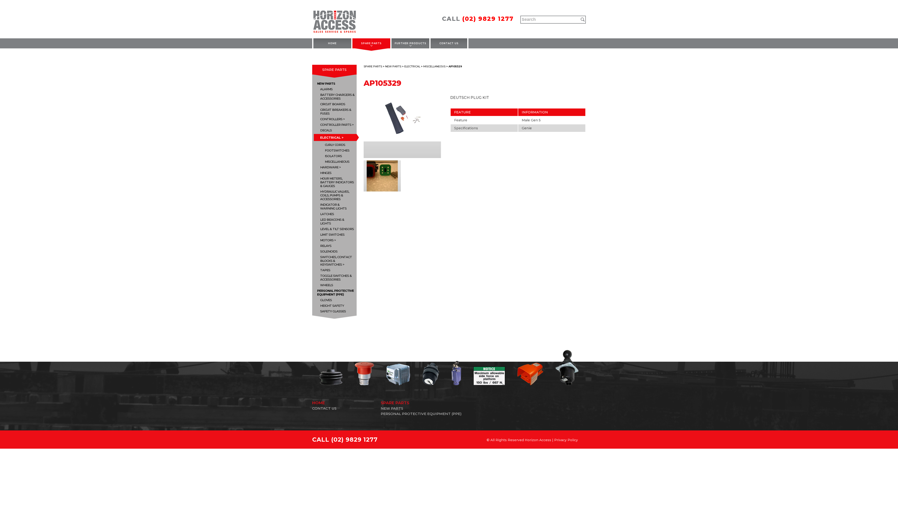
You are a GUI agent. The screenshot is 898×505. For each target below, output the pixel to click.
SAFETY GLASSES (333, 311)
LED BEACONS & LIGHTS (332, 221)
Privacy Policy (566, 440)
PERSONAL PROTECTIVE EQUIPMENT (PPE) (335, 292)
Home (332, 43)
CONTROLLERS (331, 119)
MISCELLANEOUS (337, 161)
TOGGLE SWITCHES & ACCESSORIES (336, 277)
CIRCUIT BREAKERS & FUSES (335, 111)
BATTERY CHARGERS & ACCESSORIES (337, 96)
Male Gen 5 (531, 120)
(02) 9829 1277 (488, 18)
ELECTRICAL (330, 137)
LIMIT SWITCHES (332, 234)
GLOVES (326, 300)
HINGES (325, 173)
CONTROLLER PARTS (335, 124)
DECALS (326, 130)
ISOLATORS (333, 156)
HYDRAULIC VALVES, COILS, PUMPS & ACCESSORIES (334, 195)
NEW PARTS (326, 83)
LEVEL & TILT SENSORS (337, 229)
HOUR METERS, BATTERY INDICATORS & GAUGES (337, 182)
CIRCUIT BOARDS (332, 104)
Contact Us (449, 43)
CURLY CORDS (335, 145)
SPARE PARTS (371, 43)
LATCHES (327, 214)
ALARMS (326, 89)
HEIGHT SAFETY (332, 305)
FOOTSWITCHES (337, 150)
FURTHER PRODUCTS (410, 43)
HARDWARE (329, 167)
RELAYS (325, 246)
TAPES (325, 270)
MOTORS (326, 240)
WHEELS (326, 285)
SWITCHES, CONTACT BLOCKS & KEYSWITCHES (336, 260)
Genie (527, 128)
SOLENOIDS (328, 251)
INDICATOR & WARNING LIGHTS (333, 206)
